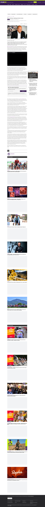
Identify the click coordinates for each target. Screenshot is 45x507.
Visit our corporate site (31, 496)
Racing (13, 4)
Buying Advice (29, 4)
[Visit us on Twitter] (29, 2)
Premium (22, 4)
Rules (11, 16)
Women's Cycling (17, 4)
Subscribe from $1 (35, 14)
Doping (13, 16)
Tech (25, 4)
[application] (17, 58)
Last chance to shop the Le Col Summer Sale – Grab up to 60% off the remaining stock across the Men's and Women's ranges (33, 84)
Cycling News (12, 19)
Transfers (25, 14)
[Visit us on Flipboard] (32, 2)
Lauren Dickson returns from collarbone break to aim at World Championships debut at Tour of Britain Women (33, 93)
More (36, 4)
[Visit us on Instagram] (30, 2)
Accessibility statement (10, 502)
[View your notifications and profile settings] (40, 2)
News (10, 4)
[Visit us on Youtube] (31, 2)
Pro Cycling (8, 16)
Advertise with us (24, 502)
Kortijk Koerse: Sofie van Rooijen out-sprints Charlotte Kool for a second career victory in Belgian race (33, 80)
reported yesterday (12, 116)
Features (33, 4)
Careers (16, 502)
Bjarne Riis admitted (9, 46)
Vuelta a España (13, 14)
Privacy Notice (9, 93)
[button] (43, 2)
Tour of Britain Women (19, 14)
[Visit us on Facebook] (28, 2)
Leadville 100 (29, 14)
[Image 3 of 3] (25, 32)
